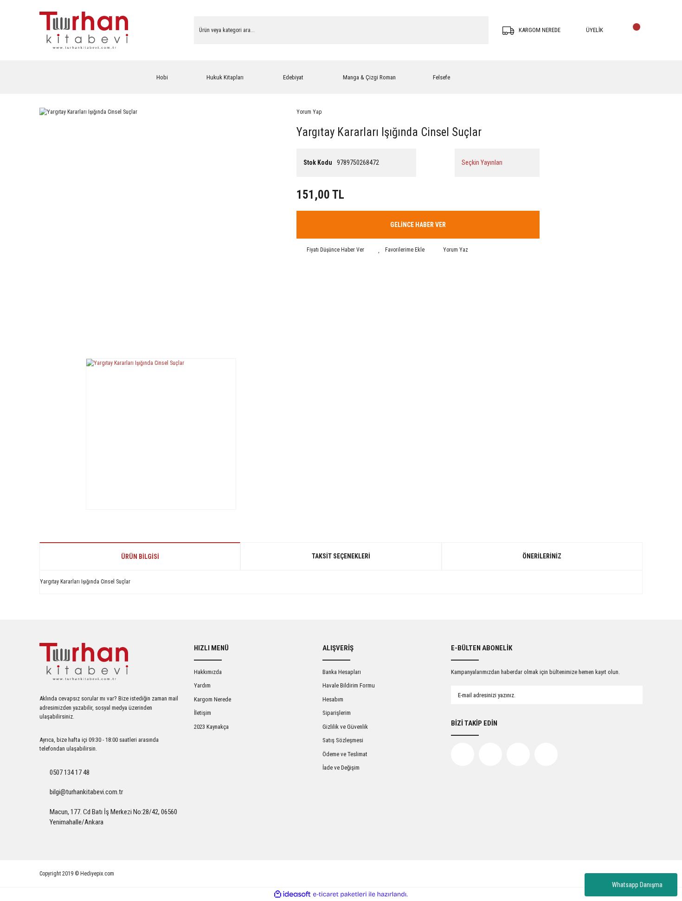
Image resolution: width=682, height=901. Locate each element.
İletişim (202, 712)
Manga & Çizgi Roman (369, 77)
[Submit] (626, 695)
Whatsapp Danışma (637, 884)
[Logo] (83, 30)
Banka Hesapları (341, 671)
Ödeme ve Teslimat (344, 754)
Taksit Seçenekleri (341, 556)
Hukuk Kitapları (225, 77)
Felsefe (441, 77)
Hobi (162, 77)
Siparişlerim (336, 712)
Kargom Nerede (212, 699)
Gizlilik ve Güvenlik (345, 726)
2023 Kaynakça (211, 726)
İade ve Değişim (341, 767)
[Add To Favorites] (401, 250)
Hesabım (332, 699)
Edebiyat (293, 77)
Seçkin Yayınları (482, 162)
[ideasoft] (292, 894)
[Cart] (633, 30)
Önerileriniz (541, 556)
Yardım (202, 685)
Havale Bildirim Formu (348, 685)
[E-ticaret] (340, 894)
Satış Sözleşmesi (342, 740)
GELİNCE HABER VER (418, 224)
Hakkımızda (208, 671)
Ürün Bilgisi (140, 556)
